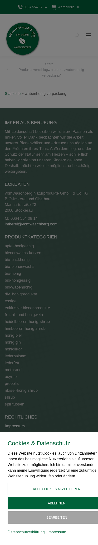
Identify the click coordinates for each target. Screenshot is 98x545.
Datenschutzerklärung (26, 532)
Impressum (57, 532)
